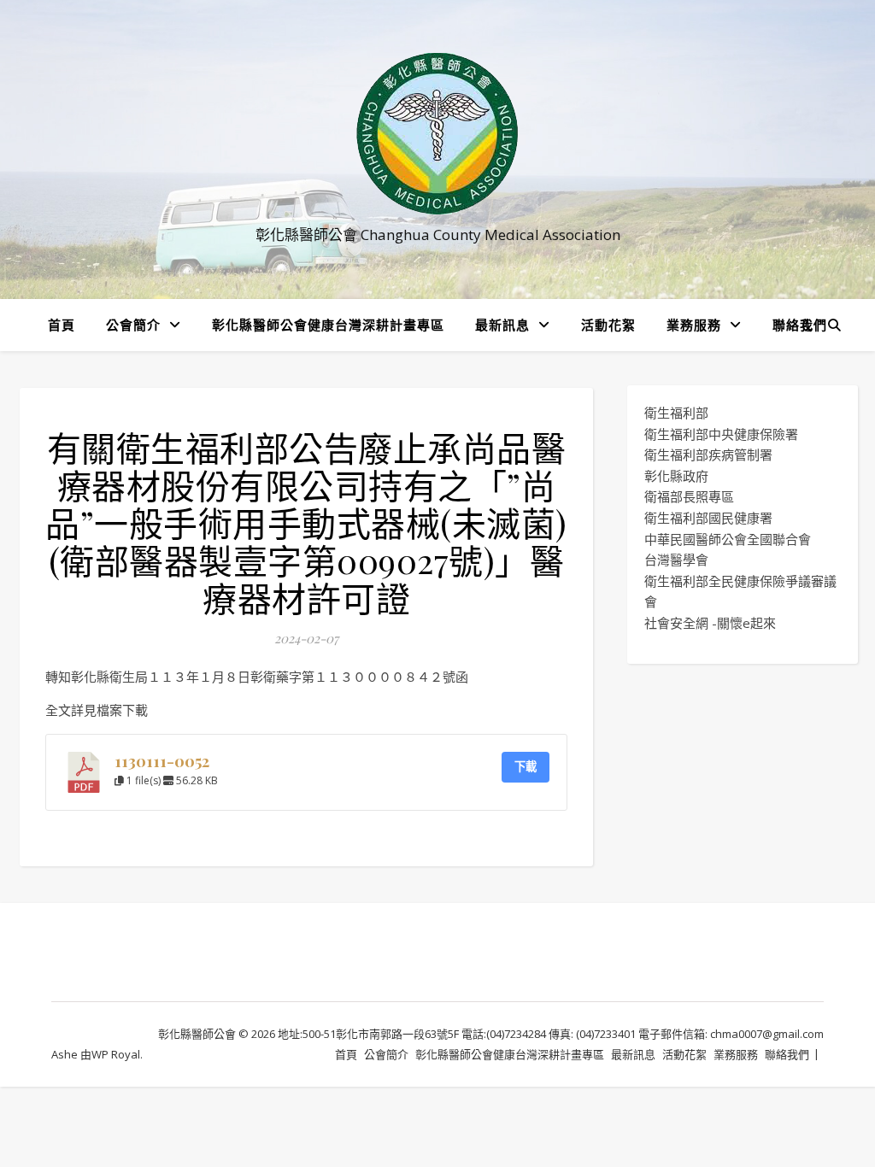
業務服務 (694, 324)
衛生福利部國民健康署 (708, 517)
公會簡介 (133, 324)
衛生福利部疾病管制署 (708, 454)
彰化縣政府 (676, 475)
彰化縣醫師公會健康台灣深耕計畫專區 (328, 324)
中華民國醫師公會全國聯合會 (727, 539)
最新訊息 (502, 324)
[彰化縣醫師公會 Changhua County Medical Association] (437, 133)
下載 (525, 766)
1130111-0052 (162, 760)
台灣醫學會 (676, 559)
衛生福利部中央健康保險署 (721, 434)
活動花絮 (608, 324)
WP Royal (115, 1054)
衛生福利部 (676, 412)
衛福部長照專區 (689, 496)
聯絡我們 (799, 324)
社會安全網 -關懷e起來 (710, 622)
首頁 (61, 324)
